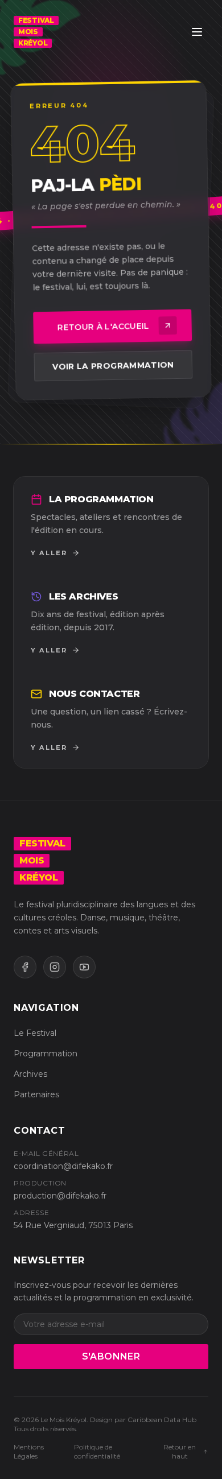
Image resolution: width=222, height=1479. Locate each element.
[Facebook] (25, 967)
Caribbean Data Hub (162, 1419)
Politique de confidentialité (97, 1451)
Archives (30, 1074)
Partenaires (36, 1094)
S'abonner (111, 1356)
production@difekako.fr (60, 1196)
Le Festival (35, 1033)
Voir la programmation (113, 366)
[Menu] (197, 31)
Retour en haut (179, 1451)
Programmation (45, 1053)
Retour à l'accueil (103, 327)
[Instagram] (54, 967)
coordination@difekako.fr (63, 1166)
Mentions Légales (29, 1451)
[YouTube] (84, 967)
